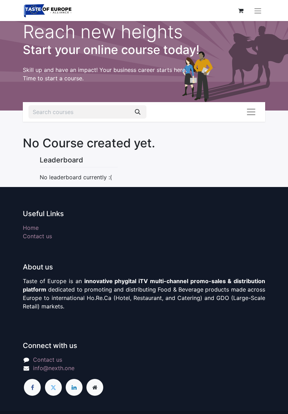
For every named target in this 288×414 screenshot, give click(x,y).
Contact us (37, 236)
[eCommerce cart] (241, 11)
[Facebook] (32, 387)
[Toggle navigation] (257, 10)
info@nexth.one (53, 368)
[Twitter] (53, 387)
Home (31, 227)
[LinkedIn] (74, 387)
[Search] (137, 112)
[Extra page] (94, 387)
